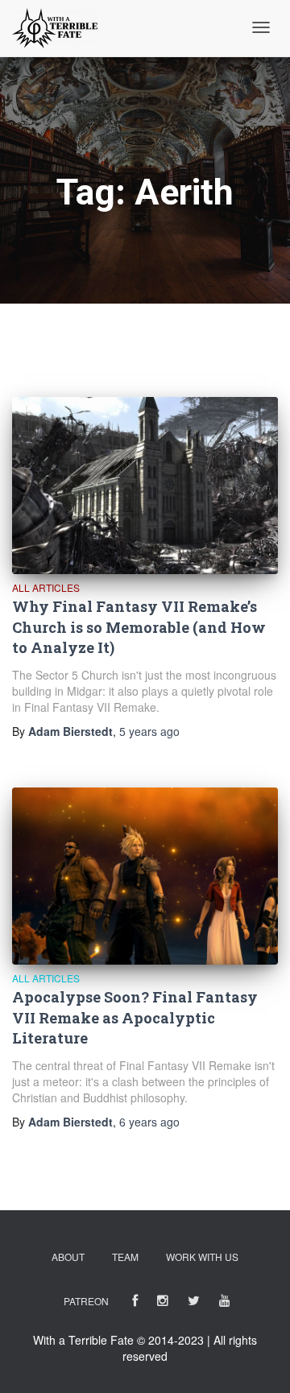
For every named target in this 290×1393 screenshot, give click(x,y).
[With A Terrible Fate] (55, 28)
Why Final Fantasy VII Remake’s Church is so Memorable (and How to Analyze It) (139, 627)
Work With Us (202, 1256)
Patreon (86, 1301)
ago (149, 731)
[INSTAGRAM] (162, 1303)
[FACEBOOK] (135, 1303)
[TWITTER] (194, 1303)
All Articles (46, 587)
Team (125, 1256)
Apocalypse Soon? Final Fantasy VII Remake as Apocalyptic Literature (135, 1017)
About (68, 1256)
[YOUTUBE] (224, 1303)
